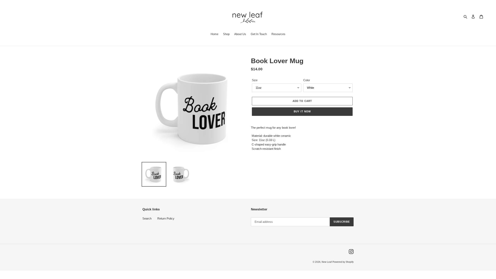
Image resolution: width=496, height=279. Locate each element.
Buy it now (302, 111)
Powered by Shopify (343, 262)
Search (147, 218)
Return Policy (165, 218)
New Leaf (327, 262)
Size (254, 80)
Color (306, 80)
